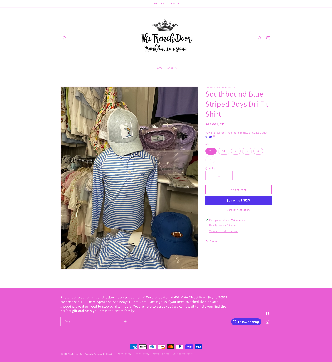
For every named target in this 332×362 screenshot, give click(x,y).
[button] (64, 38)
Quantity (210, 168)
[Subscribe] (125, 321)
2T (210, 151)
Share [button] (213, 241)
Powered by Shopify (104, 354)
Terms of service (161, 354)
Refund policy (124, 354)
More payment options (238, 209)
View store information (223, 230)
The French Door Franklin (81, 354)
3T (223, 151)
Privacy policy (142, 354)
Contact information (183, 354)
